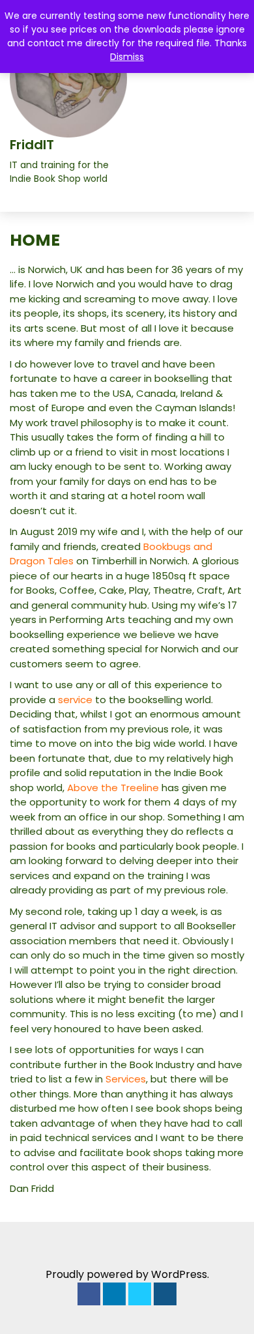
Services (126, 1079)
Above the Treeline (113, 787)
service (76, 699)
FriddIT (32, 145)
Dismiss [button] (127, 56)
